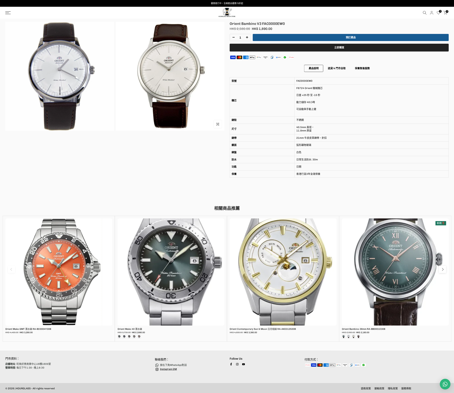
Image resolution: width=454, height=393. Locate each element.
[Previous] (11, 269)
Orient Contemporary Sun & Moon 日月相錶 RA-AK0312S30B (263, 329)
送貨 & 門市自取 (337, 68)
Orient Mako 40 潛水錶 (130, 329)
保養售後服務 (362, 68)
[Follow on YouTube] (243, 364)
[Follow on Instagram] (237, 364)
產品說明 (314, 68)
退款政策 (366, 388)
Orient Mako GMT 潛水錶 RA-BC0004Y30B (28, 329)
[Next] (442, 269)
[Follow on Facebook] (231, 364)
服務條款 (406, 388)
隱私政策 (393, 388)
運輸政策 (379, 388)
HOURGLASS (23, 388)
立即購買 (339, 47)
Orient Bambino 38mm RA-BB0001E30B (363, 329)
